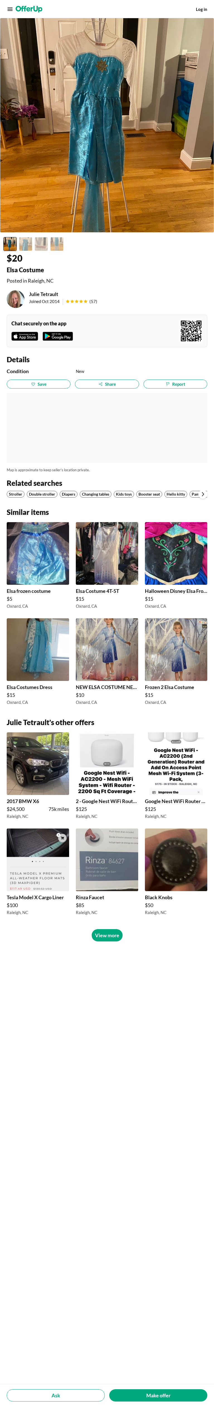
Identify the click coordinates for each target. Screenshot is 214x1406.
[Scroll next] (202, 494)
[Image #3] (41, 244)
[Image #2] (25, 244)
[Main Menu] (10, 9)
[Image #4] (57, 244)
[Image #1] (10, 244)
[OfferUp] (29, 9)
